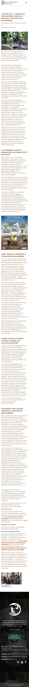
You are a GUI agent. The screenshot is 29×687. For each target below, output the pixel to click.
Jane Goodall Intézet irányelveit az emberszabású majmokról (14, 542)
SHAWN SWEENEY (10, 23)
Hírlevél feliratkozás (14, 637)
